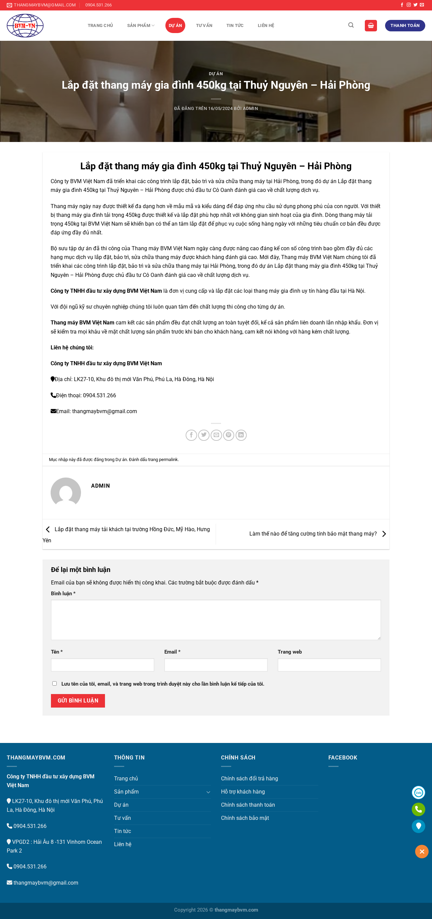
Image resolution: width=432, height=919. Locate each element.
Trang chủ (100, 25)
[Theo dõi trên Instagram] (409, 5)
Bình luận (63, 594)
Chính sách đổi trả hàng (249, 778)
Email (172, 652)
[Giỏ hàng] (371, 25)
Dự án (175, 25)
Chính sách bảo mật (245, 818)
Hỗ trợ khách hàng (243, 791)
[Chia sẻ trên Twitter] (204, 435)
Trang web (290, 652)
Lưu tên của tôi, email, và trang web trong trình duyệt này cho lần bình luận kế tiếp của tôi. (162, 684)
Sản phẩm (138, 25)
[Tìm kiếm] (351, 25)
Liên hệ (266, 25)
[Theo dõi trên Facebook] (402, 5)
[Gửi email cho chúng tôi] (422, 5)
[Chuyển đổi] (208, 792)
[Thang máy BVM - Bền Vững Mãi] (40, 25)
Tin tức (235, 25)
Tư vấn (204, 25)
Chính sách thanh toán (248, 805)
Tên (57, 652)
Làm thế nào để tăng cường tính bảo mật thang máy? (313, 533)
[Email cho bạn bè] (216, 435)
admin (250, 108)
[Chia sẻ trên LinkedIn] (241, 435)
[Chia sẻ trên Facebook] (191, 435)
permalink (168, 459)
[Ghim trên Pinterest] (229, 435)
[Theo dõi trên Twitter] (415, 5)
